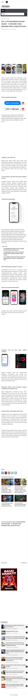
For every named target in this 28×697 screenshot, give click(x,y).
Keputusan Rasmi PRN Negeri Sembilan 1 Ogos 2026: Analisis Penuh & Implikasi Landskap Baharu (15, 659)
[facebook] (2, 473)
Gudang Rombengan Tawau (12, 631)
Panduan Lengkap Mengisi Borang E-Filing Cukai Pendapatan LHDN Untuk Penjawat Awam (15, 652)
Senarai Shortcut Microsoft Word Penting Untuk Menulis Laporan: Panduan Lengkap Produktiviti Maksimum (15, 644)
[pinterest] (9, 473)
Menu (2, 1)
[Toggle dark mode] (7, 2)
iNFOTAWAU (15, 695)
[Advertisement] (14, 606)
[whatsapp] (12, 473)
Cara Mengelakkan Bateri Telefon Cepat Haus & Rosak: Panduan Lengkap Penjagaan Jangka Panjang (14, 253)
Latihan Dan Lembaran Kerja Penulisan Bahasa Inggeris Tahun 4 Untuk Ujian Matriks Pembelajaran (15, 678)
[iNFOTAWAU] (6, 6)
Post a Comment (13, 29)
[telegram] (15, 473)
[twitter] (6, 473)
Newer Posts (4, 562)
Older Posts (24, 562)
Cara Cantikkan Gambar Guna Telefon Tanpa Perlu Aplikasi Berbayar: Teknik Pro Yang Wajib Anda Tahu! (14, 258)
